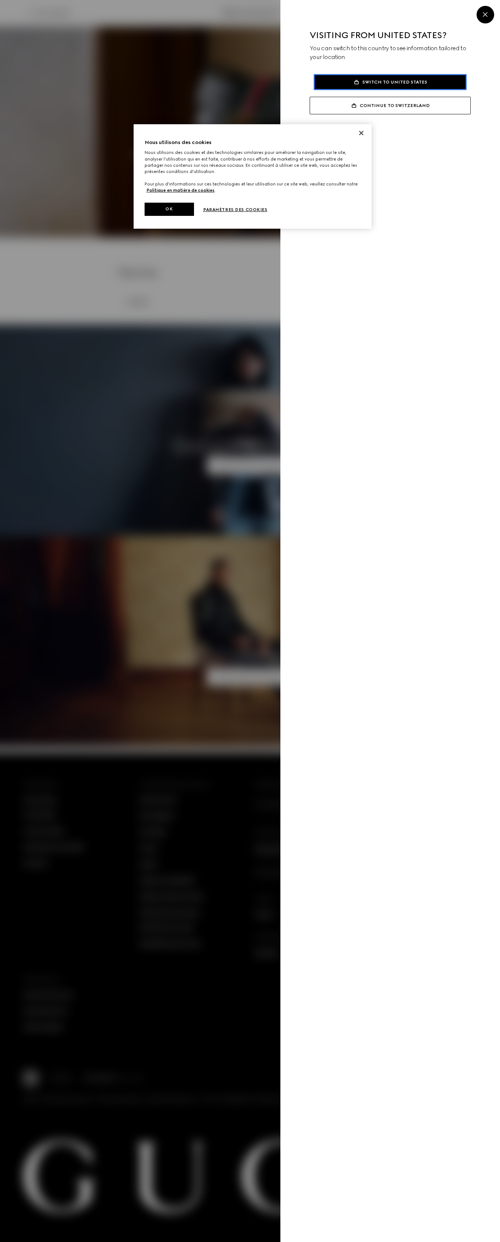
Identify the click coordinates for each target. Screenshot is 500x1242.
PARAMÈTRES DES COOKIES (235, 209)
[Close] (485, 14)
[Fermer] (361, 133)
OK (169, 208)
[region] (253, 176)
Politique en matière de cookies (180, 190)
